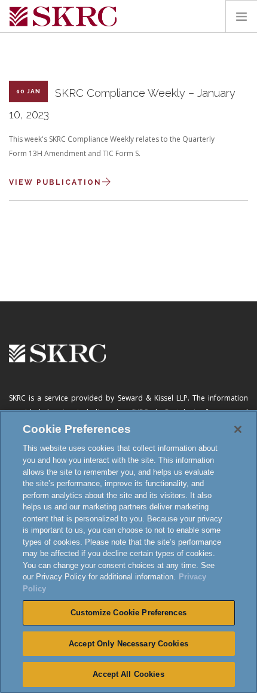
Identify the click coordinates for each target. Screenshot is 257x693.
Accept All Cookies (128, 674)
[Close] (238, 429)
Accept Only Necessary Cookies (128, 643)
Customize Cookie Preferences (128, 612)
